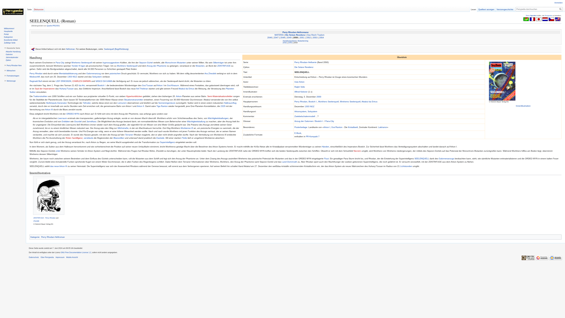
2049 (289, 37)
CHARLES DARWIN (81, 81)
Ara (206, 73)
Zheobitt (212, 73)
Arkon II (140, 106)
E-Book (297, 133)
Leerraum (62, 118)
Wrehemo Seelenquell (350, 101)
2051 (302, 37)
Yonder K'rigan (78, 66)
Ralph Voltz (299, 87)
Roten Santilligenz (74, 138)
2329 (223, 106)
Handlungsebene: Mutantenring (295, 41)
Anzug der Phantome (156, 66)
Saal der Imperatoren (45, 88)
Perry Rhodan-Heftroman (53, 237)
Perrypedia (548, 15)
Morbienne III (187, 128)
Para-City (329, 121)
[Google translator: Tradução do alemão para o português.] (526, 19)
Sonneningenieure (166, 103)
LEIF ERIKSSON (63, 81)
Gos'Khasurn (173, 85)
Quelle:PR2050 (53, 26)
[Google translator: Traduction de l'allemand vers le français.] (532, 19)
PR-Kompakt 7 (312, 136)
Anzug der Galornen (303, 121)
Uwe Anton (299, 82)
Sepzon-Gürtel (146, 62)
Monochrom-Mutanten (175, 62)
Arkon (178, 96)
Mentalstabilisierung (68, 73)
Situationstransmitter (133, 99)
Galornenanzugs (446, 158)
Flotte (184, 138)
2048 (282, 37)
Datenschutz (34, 257)
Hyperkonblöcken (134, 96)
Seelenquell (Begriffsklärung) (116, 49)
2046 (269, 37)
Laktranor (382, 127)
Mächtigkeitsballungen (218, 118)
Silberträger (218, 62)
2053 (315, 37)
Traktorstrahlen (40, 96)
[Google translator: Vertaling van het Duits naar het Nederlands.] (545, 19)
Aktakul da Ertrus (369, 101)
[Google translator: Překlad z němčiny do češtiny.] (551, 19)
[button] (13, 48)
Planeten (230, 88)
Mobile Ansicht (72, 257)
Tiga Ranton (162, 106)
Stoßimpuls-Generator (56, 103)
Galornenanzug (93, 73)
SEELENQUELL (421, 158)
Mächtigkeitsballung (196, 121)
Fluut (326, 158)
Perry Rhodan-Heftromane (295, 32)
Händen (325, 146)
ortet (58, 151)
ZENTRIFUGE (224, 66)
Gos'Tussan (147, 85)
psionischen (115, 73)
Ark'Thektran (142, 88)
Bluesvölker (118, 138)
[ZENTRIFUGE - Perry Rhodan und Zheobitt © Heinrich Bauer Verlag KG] (48, 195)
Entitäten (66, 121)
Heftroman (70, 49)
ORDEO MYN (72, 114)
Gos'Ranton (336, 127)
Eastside (160, 138)
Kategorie (34, 237)
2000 (318, 97)
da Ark (82, 85)
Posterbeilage (300, 127)
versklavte (88, 138)
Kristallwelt (353, 127)
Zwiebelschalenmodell (304, 116)
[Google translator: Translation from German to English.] (557, 19)
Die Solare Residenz (295, 35)
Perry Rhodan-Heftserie (305, 62)
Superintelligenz (167, 142)
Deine (531, 15)
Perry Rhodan (300, 101)
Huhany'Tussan (66, 88)
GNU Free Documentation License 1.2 (76, 252)
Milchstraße (123, 128)
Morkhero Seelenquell (328, 101)
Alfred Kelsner (301, 92)
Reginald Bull (36, 81)
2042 (285, 43)
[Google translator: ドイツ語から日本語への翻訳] (538, 19)
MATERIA (279, 35)
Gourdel (78, 121)
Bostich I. (313, 101)
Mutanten (200, 66)
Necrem (357, 151)
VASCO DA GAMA (103, 81)
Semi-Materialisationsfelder (220, 96)
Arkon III (49, 109)
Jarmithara (91, 121)
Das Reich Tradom (315, 35)
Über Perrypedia (47, 257)
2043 (290, 43)
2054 (321, 37)
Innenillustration (523, 106)
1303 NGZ (309, 106)
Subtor (33, 92)
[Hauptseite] (13, 12)
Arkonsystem (300, 111)
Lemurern (122, 103)
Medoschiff (35, 77)
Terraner (129, 135)
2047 (276, 37)
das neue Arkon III (58, 166)
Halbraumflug (230, 103)
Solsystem (312, 111)
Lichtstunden (406, 166)
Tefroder (87, 103)
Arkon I (327, 127)
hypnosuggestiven (111, 62)
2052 (308, 37)
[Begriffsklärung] (33, 49)
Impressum (60, 257)
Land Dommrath (289, 162)
